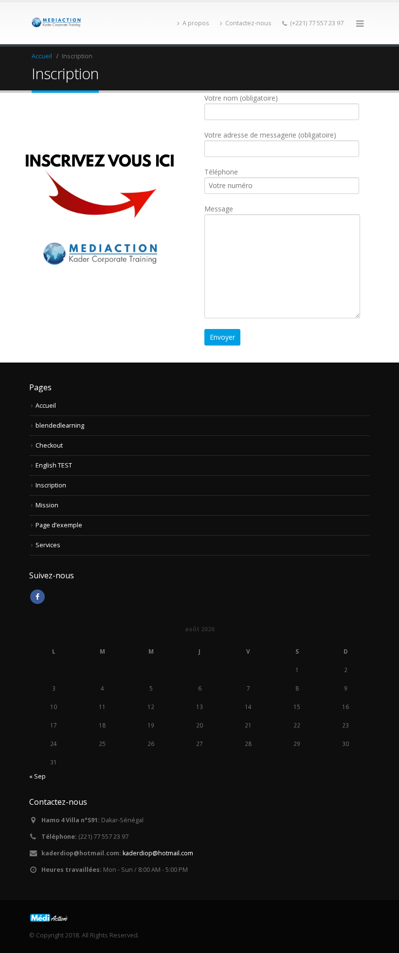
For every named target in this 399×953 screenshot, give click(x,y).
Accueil (46, 405)
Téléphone (221, 171)
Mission (47, 505)
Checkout (49, 445)
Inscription (51, 485)
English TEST (54, 465)
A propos (195, 23)
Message (218, 208)
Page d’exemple (59, 525)
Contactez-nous (248, 23)
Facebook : (37, 596)
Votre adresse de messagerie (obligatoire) (270, 134)
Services (48, 545)
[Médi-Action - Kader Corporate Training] (56, 23)
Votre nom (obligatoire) (241, 98)
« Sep (37, 776)
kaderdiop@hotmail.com (158, 853)
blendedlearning (60, 425)
